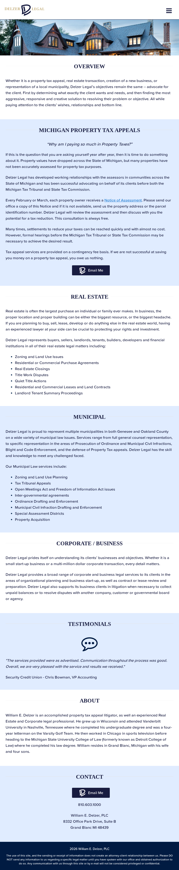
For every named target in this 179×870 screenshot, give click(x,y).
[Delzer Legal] (24, 9)
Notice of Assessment (123, 200)
